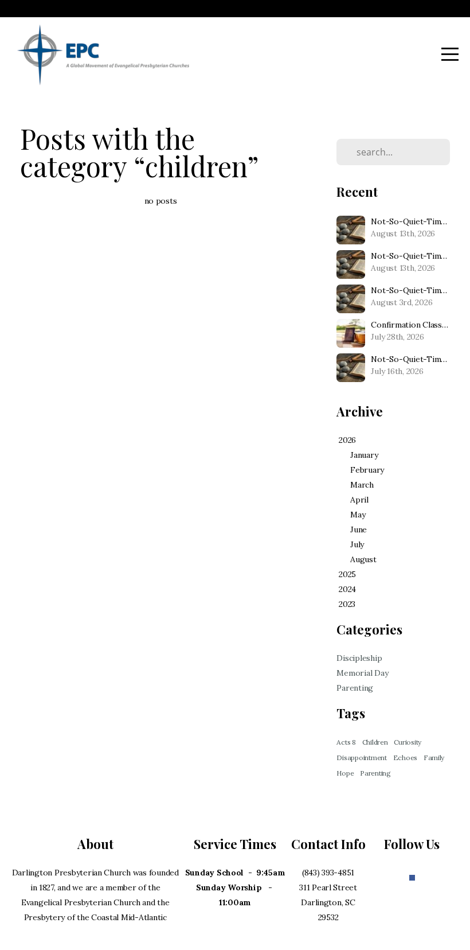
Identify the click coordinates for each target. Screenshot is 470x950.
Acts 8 (345, 742)
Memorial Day (362, 673)
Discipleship (359, 658)
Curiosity (407, 742)
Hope (345, 773)
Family (434, 757)
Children (375, 742)
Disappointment (361, 757)
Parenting (354, 688)
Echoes (405, 757)
